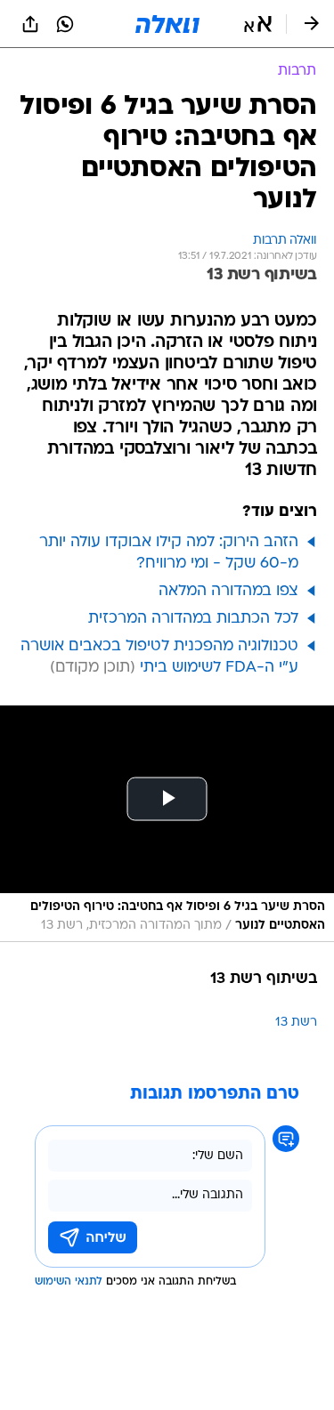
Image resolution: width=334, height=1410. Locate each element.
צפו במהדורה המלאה (228, 591)
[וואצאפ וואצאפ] (65, 24)
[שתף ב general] (30, 24)
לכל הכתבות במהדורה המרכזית (193, 618)
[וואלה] (167, 24)
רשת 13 (296, 1022)
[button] (258, 24)
